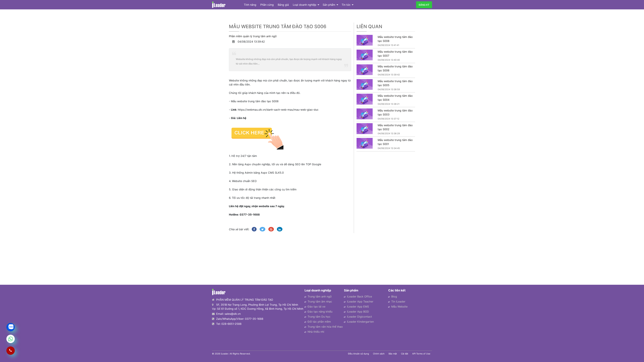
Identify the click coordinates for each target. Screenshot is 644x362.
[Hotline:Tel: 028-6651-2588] (10, 350)
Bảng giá (283, 4)
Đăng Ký (424, 4)
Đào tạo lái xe (316, 306)
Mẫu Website (399, 306)
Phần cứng (267, 4)
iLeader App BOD (358, 311)
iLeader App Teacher (360, 301)
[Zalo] (10, 327)
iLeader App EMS (358, 306)
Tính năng (250, 4)
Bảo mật (393, 353)
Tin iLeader (398, 301)
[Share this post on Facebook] (254, 229)
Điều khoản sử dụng (358, 353)
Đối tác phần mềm (319, 321)
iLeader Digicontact (359, 316)
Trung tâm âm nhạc (320, 301)
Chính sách (379, 353)
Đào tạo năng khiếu (320, 311)
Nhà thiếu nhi (316, 331)
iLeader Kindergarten (360, 321)
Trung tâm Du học (319, 316)
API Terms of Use (421, 353)
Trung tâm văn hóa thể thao (325, 326)
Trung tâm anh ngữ (320, 296)
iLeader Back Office (359, 296)
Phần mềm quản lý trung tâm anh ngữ (253, 36)
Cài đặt (404, 353)
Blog (394, 296)
